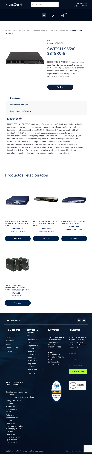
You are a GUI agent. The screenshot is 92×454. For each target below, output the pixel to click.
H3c (49, 41)
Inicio (7, 31)
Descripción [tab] (15, 98)
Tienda (14, 31)
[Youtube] (84, 320)
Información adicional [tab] (19, 104)
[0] (62, 16)
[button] (44, 15)
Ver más (17, 238)
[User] (53, 15)
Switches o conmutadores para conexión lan (49, 31)
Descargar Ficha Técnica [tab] (20, 111)
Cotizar (60, 87)
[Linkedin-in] (79, 320)
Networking (24, 31)
